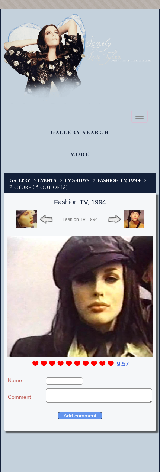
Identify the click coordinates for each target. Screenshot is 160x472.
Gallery (19, 180)
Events (47, 180)
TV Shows (77, 180)
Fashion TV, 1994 (119, 180)
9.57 (123, 364)
